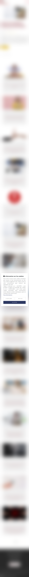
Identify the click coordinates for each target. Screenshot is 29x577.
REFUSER (20, 298)
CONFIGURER (9, 298)
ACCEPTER (14, 302)
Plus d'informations (7, 295)
